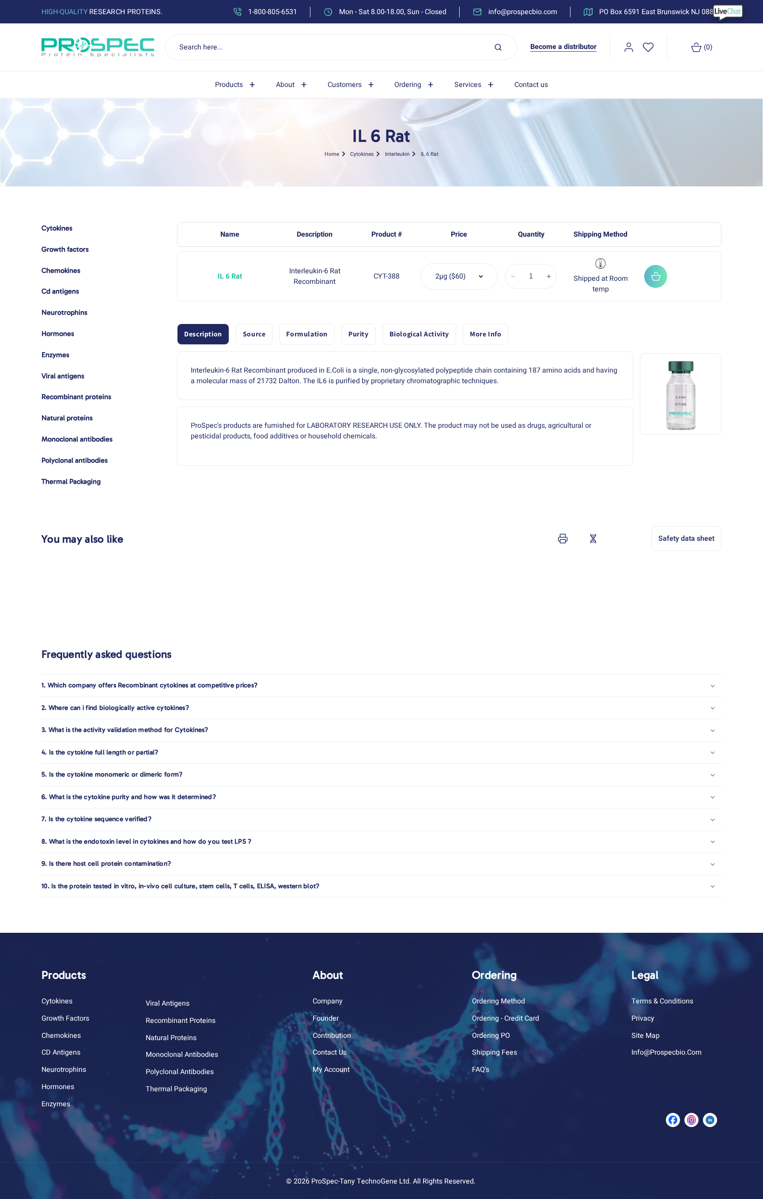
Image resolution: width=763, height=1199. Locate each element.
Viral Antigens (167, 1003)
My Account (331, 1070)
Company (328, 1001)
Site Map (645, 1035)
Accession (615, 538)
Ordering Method (498, 1001)
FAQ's (480, 1070)
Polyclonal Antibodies (180, 1072)
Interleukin (397, 154)
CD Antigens (61, 1053)
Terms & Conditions (662, 1001)
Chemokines (61, 1035)
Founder (326, 1018)
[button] (236, 85)
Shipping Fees (494, 1053)
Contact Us (330, 1053)
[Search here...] (498, 47)
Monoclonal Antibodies (182, 1055)
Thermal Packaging (176, 1089)
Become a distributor (563, 46)
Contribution (332, 1035)
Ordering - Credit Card (505, 1018)
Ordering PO (491, 1035)
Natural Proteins (171, 1038)
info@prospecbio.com (666, 1053)
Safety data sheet (686, 538)
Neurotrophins (64, 1070)
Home (332, 154)
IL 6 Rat (429, 154)
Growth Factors (65, 1018)
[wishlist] (648, 47)
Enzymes (56, 1104)
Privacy (642, 1018)
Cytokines (362, 154)
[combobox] (341, 47)
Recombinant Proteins (180, 1020)
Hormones (58, 1087)
